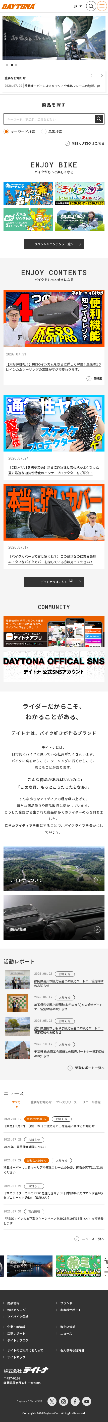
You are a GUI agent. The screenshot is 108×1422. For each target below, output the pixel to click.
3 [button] (16, 65)
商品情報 (13, 1303)
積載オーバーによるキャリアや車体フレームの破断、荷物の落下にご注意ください (53, 1169)
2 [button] (12, 65)
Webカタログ (16, 1310)
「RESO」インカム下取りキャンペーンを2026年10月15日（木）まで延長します (53, 1220)
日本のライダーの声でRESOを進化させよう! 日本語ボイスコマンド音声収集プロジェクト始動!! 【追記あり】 (53, 1195)
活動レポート (16, 1333)
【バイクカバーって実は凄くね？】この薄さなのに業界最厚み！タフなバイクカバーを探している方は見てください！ (52, 559)
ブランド (66, 1303)
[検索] (99, 119)
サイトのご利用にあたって (25, 1350)
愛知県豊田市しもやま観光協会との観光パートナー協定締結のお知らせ (68, 1030)
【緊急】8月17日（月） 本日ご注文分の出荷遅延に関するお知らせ (49, 1126)
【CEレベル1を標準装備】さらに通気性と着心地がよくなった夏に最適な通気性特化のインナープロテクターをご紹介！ (53, 470)
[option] (54, 38)
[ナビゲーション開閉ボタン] (102, 6)
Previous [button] (91, 75)
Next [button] (101, 75)
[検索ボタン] (91, 6)
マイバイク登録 (17, 1316)
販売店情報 (67, 1326)
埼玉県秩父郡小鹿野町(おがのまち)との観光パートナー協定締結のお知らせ (68, 1006)
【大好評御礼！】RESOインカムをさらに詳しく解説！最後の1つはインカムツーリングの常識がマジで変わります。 (53, 367)
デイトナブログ (17, 1340)
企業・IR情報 (16, 1326)
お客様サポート (70, 1310)
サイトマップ (16, 1357)
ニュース (66, 1333)
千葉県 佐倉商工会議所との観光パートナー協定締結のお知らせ (69, 1053)
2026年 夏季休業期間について (25, 1147)
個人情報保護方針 (72, 1350)
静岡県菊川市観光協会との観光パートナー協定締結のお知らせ (68, 983)
